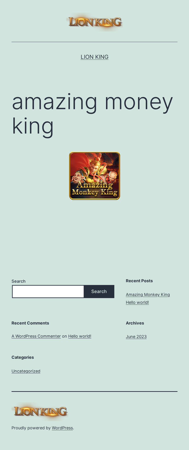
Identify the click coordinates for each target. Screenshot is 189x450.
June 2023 (136, 336)
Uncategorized (26, 371)
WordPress (62, 427)
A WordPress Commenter (36, 336)
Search (19, 281)
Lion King (95, 57)
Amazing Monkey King (148, 294)
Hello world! (137, 302)
